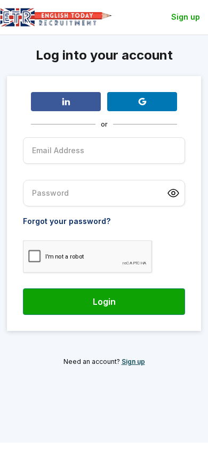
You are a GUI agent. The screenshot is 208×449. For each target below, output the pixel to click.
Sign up (185, 16)
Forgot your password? (66, 221)
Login (104, 301)
